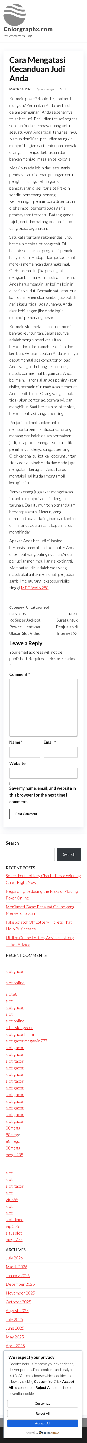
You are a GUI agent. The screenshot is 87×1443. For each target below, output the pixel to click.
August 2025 (17, 1310)
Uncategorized (37, 607)
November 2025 (20, 1292)
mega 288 (14, 1154)
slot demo (14, 1219)
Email (50, 742)
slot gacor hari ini (21, 1034)
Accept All (42, 1423)
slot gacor (15, 971)
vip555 (12, 1199)
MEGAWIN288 (34, 587)
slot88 (11, 994)
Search (12, 843)
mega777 (14, 1239)
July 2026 (14, 1257)
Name (16, 742)
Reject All (43, 1413)
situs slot (14, 1232)
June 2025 (15, 1328)
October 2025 (18, 1301)
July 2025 (14, 1319)
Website (17, 763)
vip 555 (12, 1226)
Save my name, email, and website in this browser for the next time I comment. (42, 795)
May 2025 (15, 1336)
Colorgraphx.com (28, 29)
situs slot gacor (19, 1027)
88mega (13, 1127)
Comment (19, 674)
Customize (42, 1403)
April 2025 (15, 1345)
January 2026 (18, 1275)
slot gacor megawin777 (26, 1040)
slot (9, 1000)
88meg (12, 1134)
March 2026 (16, 1266)
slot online (15, 982)
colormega (47, 89)
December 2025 (20, 1284)
